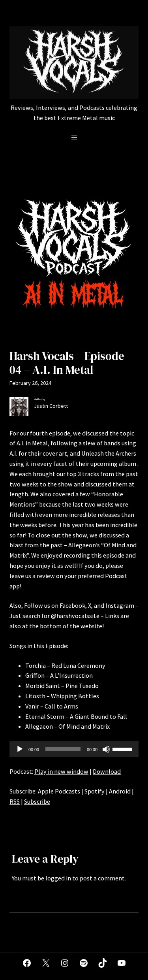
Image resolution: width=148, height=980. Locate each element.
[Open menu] (74, 137)
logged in (58, 878)
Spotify (94, 791)
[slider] (123, 748)
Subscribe (37, 801)
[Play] (20, 749)
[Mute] (106, 749)
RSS (14, 801)
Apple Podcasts (59, 791)
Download (107, 771)
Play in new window (61, 771)
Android (120, 791)
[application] (74, 749)
